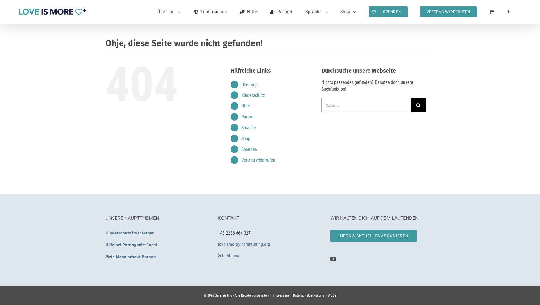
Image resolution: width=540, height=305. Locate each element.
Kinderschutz (253, 95)
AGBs (332, 295)
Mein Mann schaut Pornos (130, 256)
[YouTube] (333, 259)
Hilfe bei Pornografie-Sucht (131, 244)
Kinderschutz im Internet (129, 233)
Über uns (249, 84)
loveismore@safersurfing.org (244, 244)
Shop (245, 138)
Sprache (248, 127)
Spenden (249, 149)
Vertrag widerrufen (258, 160)
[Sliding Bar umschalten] (509, 12)
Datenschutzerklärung (308, 295)
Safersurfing (223, 295)
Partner (248, 117)
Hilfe (245, 106)
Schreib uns (229, 255)
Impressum (281, 295)
